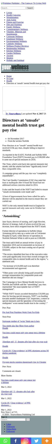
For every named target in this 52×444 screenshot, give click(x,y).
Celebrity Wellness (14, 44)
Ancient (9, 55)
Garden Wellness (13, 53)
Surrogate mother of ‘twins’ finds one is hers (21, 321)
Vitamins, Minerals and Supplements (16, 33)
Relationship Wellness (15, 48)
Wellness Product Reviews (17, 46)
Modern (9, 58)
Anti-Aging (11, 20)
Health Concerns (13, 15)
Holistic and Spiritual (15, 60)
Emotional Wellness (14, 39)
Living (9, 13)
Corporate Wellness (14, 36)
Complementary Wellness (17, 29)
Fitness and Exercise (15, 22)
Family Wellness (13, 27)
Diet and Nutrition (14, 24)
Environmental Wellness (16, 41)
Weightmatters (12, 17)
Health (5, 328)
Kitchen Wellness (13, 51)
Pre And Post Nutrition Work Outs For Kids (20, 312)
